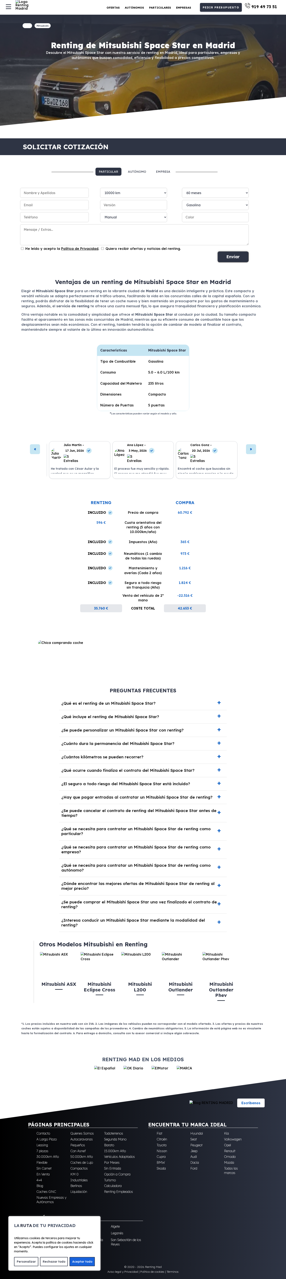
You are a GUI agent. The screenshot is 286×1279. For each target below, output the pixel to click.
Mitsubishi (43, 25)
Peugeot (196, 1145)
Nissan (162, 1151)
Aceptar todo (82, 1261)
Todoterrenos (113, 1133)
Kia (226, 1133)
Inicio (27, 25)
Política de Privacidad (79, 248)
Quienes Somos (82, 1133)
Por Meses (112, 1162)
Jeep (193, 1151)
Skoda (161, 1168)
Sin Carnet (44, 1168)
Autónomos (134, 7)
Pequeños (77, 1145)
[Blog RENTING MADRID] (211, 1102)
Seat (193, 1139)
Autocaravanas (81, 1139)
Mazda (229, 1162)
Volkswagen (233, 1139)
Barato (109, 1145)
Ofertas (113, 7)
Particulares (160, 7)
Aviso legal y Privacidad (122, 1271)
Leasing (42, 1145)
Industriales (79, 1180)
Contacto (43, 1133)
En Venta (43, 1174)
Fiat (159, 1133)
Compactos (79, 1168)
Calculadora (113, 1186)
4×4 (39, 1180)
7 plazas (42, 1151)
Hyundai (196, 1133)
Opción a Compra (117, 1174)
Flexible (41, 1162)
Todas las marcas (231, 1170)
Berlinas (76, 1186)
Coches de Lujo (81, 1162)
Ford (193, 1168)
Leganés (117, 1233)
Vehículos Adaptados (119, 1156)
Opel (227, 1145)
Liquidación (78, 1191)
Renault (229, 1151)
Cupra (161, 1156)
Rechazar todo (54, 1261)
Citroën (162, 1139)
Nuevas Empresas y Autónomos (51, 1199)
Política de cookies (152, 1271)
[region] (54, 1243)
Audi (193, 1156)
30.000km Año (47, 1156)
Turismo (110, 1180)
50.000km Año (81, 1156)
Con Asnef (78, 1151)
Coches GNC (46, 1191)
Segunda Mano (115, 1139)
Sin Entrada (112, 1168)
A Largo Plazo (46, 1139)
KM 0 (74, 1174)
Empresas (183, 7)
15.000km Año (115, 1151)
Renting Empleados (118, 1191)
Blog (39, 1186)
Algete (115, 1226)
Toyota (161, 1145)
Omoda (230, 1156)
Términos (173, 1271)
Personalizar (26, 1261)
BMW (161, 1162)
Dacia (194, 1162)
